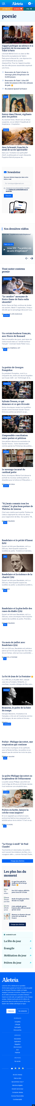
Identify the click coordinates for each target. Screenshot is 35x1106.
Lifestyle (17, 1024)
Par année (17, 1061)
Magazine (17, 1044)
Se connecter (22, 1011)
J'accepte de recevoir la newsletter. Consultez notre (17, 189)
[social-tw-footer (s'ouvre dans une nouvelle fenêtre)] (19, 1069)
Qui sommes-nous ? (18, 1082)
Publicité (17, 1052)
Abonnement (17, 1047)
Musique (6, 690)
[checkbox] (4, 188)
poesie (6, 28)
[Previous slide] (26, 258)
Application (17, 1041)
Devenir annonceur (17, 1089)
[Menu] (6, 3)
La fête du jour (12, 941)
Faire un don (17, 1078)
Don (17, 1050)
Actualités (18, 1022)
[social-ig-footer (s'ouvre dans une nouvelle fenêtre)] (23, 1069)
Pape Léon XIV (8, 244)
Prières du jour (12, 962)
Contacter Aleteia (17, 1092)
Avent (5, 97)
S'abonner (11, 1011)
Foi (5, 659)
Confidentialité (17, 1099)
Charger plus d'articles (17, 861)
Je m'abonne (6, 9)
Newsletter (17, 1039)
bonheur (6, 315)
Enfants (6, 792)
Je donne (17, 9)
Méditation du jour (15, 955)
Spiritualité (17, 1027)
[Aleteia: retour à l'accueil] (17, 3)
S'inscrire (8, 196)
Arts (5, 349)
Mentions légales (17, 1085)
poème (6, 486)
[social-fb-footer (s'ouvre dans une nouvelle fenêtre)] (16, 1069)
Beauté (6, 130)
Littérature (7, 384)
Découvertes (17, 1030)
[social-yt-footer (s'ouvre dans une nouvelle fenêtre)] (12, 1069)
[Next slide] (31, 258)
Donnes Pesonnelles (17, 1096)
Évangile (9, 948)
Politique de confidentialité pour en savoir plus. (17, 190)
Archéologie (7, 279)
